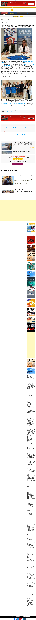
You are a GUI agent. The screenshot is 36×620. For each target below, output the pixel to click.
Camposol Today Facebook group (9, 111)
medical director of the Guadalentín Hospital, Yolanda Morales (13, 103)
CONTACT (8, 7)
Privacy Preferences (27, 616)
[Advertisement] (18, 210)
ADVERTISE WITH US (12, 7)
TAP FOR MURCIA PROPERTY (18, 16)
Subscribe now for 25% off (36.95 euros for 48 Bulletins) (20, 131)
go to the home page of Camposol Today (27, 110)
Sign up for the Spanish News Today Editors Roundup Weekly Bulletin (15, 127)
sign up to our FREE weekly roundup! (19, 134)
